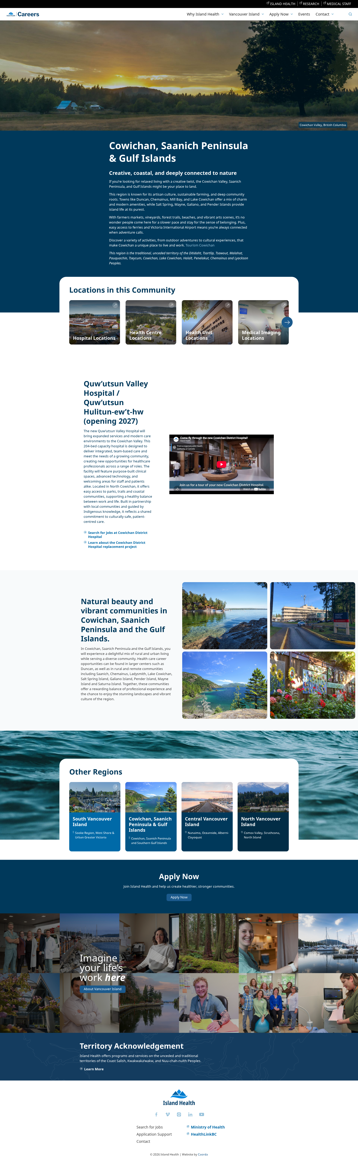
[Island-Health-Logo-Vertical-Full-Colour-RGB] (179, 1097)
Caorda (203, 1154)
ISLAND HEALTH (282, 3)
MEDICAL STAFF (339, 3)
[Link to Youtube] (202, 1114)
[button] (205, 14)
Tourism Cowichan (200, 245)
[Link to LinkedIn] (190, 1114)
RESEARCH (311, 3)
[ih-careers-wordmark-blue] (22, 14)
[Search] (350, 14)
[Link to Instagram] (179, 1114)
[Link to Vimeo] (168, 1114)
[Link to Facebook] (156, 1114)
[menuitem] (281, 3)
